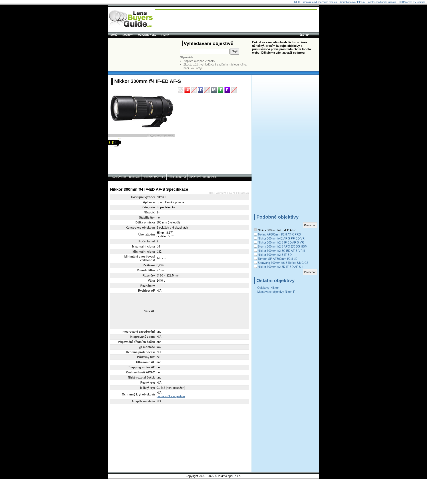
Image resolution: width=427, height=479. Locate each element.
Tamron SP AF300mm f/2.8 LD (277, 258)
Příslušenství (177, 177)
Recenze (134, 177)
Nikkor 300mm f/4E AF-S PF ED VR (281, 238)
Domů (114, 35)
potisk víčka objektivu (171, 396)
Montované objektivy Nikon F (276, 291)
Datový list (119, 177)
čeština (304, 35)
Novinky (128, 35)
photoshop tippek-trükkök (382, 2)
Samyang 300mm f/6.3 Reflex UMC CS (283, 262)
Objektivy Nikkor (268, 287)
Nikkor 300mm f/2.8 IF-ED (275, 254)
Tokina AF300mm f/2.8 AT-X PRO (279, 234)
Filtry (165, 35)
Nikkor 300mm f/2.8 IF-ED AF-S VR (281, 242)
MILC (297, 2)
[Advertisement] (236, 20)
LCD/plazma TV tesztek (412, 2)
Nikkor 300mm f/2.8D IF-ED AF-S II (281, 266)
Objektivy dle (147, 35)
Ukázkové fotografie (203, 177)
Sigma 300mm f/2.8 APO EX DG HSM (282, 246)
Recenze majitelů (154, 177)
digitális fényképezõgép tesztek (320, 2)
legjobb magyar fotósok (352, 2)
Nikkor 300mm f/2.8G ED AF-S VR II (281, 250)
